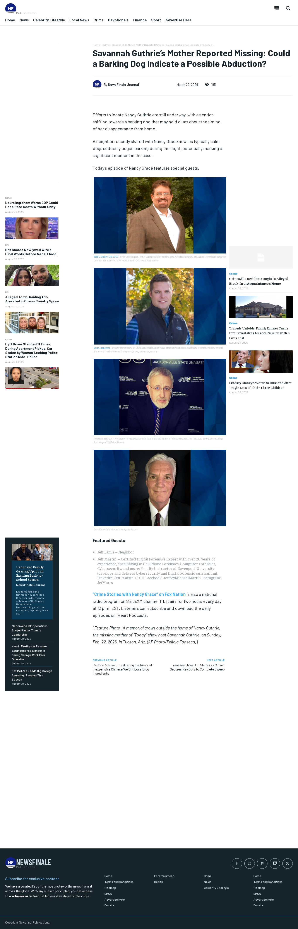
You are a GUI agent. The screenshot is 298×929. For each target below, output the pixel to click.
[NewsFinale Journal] (98, 84)
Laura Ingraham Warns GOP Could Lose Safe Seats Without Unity (31, 204)
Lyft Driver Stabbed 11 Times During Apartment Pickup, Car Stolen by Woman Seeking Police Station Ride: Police (31, 350)
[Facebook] (237, 863)
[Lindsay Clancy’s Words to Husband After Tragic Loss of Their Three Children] (261, 361)
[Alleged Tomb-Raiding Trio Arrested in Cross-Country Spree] (32, 322)
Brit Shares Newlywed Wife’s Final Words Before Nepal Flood (30, 252)
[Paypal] (262, 863)
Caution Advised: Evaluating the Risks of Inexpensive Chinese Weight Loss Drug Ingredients (122, 669)
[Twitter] (287, 863)
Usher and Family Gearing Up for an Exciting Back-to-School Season (30, 573)
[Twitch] (275, 863)
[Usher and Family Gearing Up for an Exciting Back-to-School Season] (32, 552)
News (8, 197)
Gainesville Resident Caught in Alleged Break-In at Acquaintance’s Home (258, 280)
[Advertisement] (29, 108)
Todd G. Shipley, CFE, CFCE (106, 256)
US (7, 244)
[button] (288, 8)
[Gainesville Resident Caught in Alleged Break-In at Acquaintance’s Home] (261, 257)
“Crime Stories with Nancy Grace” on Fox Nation (139, 594)
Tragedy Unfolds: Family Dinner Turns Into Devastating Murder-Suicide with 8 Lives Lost (259, 333)
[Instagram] (249, 863)
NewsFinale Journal (30, 585)
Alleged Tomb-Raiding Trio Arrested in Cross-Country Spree (32, 299)
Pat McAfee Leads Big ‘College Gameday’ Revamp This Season (32, 675)
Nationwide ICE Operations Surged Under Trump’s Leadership (30, 630)
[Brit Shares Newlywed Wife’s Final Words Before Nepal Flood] (32, 275)
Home (96, 44)
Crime (8, 339)
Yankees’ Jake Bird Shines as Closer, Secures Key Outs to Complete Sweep (197, 667)
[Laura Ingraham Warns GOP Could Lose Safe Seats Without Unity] (32, 228)
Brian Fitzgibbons (102, 347)
